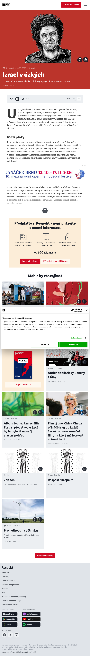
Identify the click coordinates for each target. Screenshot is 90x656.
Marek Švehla (8, 85)
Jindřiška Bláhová (53, 444)
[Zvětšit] (45, 38)
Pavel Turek (7, 440)
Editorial (9, 526)
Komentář (10, 68)
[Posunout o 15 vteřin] (23, 99)
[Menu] (85, 4)
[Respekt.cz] (6, 4)
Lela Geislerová (9, 484)
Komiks (6, 475)
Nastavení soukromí (10, 605)
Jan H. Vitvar (52, 381)
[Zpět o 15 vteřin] (11, 99)
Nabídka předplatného (10, 585)
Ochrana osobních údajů (11, 601)
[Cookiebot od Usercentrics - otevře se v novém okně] (72, 310)
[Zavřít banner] (86, 310)
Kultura (6, 419)
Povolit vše (73, 344)
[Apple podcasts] (31, 614)
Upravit (43, 344)
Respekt (50, 484)
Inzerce (5, 589)
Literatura (51, 368)
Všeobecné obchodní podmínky (14, 597)
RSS (3, 593)
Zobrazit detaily (77, 338)
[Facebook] (4, 637)
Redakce (5, 572)
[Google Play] (10, 619)
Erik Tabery (7, 541)
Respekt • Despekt (54, 475)
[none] (85, 59)
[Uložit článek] (80, 59)
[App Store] (10, 614)
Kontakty (5, 577)
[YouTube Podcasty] (31, 619)
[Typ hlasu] (74, 99)
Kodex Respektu (8, 581)
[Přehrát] (17, 99)
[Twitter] (10, 637)
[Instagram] (16, 637)
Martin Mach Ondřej (21, 484)
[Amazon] (10, 624)
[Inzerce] (45, 174)
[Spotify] (31, 624)
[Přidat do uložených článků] (40, 301)
